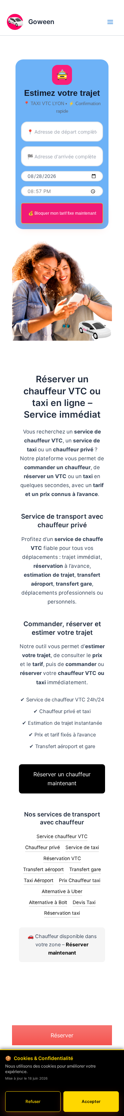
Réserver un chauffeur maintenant (62, 779)
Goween (41, 22)
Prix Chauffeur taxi (79, 880)
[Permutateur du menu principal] (110, 22)
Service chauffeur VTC (62, 836)
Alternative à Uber (62, 891)
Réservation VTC (62, 858)
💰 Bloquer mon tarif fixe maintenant (62, 213)
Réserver (62, 1035)
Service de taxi (82, 847)
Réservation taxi (62, 913)
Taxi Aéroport (38, 880)
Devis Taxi (84, 902)
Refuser (33, 1101)
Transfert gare (85, 869)
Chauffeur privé (42, 847)
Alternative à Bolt (48, 902)
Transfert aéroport (43, 869)
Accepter (91, 1101)
